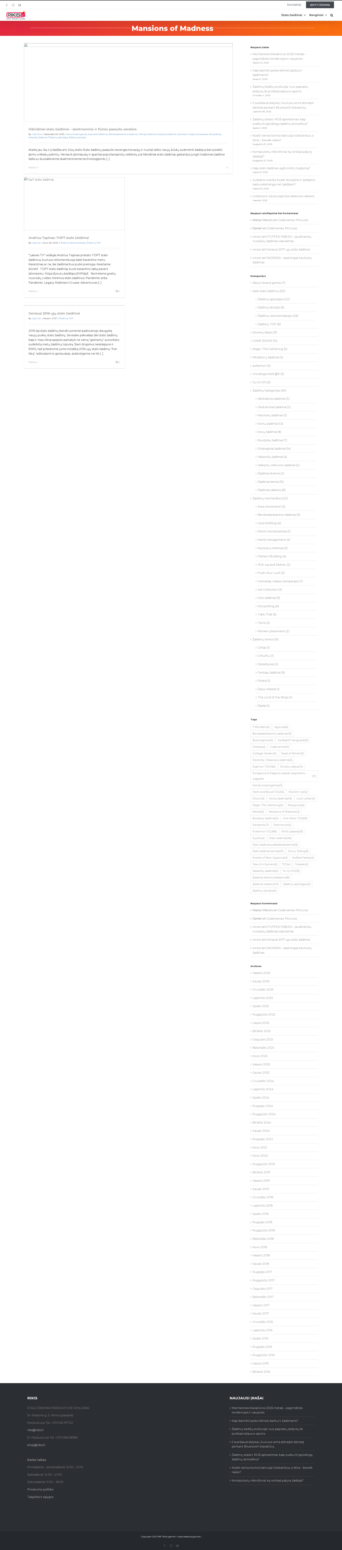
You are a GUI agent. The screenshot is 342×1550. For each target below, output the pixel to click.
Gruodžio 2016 (263, 1322)
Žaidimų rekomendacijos (73, 242)
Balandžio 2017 (263, 1297)
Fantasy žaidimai (147, 134)
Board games (262, 740)
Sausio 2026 (261, 981)
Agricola (281, 727)
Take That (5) (267, 614)
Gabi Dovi (37, 134)
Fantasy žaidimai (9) (271, 672)
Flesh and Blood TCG (268, 792)
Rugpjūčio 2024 (264, 1114)
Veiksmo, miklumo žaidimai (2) (279, 465)
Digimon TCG (264, 766)
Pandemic (260, 825)
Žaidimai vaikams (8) (272, 490)
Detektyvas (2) (268, 664)
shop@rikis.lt (36, 1445)
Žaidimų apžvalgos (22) (274, 299)
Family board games (267, 785)
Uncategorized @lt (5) (268, 374)
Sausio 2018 (261, 1263)
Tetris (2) (264, 623)
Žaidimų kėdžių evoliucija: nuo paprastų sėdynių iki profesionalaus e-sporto (267, 1431)
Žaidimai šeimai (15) (271, 482)
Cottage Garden (264, 753)
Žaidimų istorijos (77, 137)
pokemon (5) (262, 365)
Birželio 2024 (262, 1122)
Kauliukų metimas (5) (273, 548)
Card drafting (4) (269, 523)
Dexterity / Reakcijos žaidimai (272, 760)
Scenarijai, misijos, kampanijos (192, 134)
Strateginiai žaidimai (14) (274, 448)
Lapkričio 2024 (263, 1089)
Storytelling (215, 134)
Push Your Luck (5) (271, 573)
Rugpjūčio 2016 (264, 1355)
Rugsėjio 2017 (262, 1272)
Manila (258, 811)
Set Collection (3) (270, 589)
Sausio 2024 (261, 1130)
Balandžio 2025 (263, 1047)
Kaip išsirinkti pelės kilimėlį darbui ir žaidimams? (265, 1421)
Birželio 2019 (261, 1172)
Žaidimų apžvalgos (58, 137)
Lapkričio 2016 (262, 1330)
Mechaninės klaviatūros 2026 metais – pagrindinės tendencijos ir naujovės (267, 1410)
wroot (257, 236)
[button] (331, 15)
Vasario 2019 (261, 1180)
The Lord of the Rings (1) (275, 697)
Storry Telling (298, 851)
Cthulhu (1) (266, 656)
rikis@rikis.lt (35, 1430)
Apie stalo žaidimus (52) (269, 291)
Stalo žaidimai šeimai (267, 851)
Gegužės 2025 (263, 1039)
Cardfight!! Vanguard (293, 740)
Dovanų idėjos (291, 766)
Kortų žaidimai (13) (270, 423)
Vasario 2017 (261, 1305)
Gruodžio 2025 (263, 989)
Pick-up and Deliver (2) (274, 564)
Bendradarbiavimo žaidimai (123, 134)
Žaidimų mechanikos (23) (270, 498)
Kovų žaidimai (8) (269, 432)
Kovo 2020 (260, 1155)
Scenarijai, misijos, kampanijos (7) (280, 581)
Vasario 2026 (261, 973)
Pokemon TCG (264, 831)
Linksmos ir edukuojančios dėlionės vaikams (283, 196)
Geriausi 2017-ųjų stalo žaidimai (288, 249)
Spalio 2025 (261, 1006)
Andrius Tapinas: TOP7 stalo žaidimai (58, 238)
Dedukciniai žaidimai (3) (274, 407)
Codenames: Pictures (293, 220)
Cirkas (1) (264, 647)
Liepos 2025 (261, 1023)
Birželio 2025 (262, 1031)
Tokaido (301, 864)
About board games (76, 134)
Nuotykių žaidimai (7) (272, 440)
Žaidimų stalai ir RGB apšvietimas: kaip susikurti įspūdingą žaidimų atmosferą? (272, 1457)
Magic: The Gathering (267, 805)
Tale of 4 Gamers (264, 864)
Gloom (258, 798)
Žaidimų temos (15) (266, 639)
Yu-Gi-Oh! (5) (262, 382)
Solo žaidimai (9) (269, 598)
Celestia (258, 746)
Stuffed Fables (303, 857)
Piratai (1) (264, 680)
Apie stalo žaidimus (98, 134)
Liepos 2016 (261, 1363)
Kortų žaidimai (280, 798)
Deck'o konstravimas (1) (274, 531)
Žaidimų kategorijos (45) (269, 390)
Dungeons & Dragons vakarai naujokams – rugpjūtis (284, 776)
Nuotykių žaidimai (166, 134)
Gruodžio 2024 (263, 1081)
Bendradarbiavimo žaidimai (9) (279, 514)
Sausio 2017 (261, 1313)
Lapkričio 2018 (263, 1205)
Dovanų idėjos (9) (265, 332)
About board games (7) (269, 283)
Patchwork (282, 825)
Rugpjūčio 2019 (264, 1164)
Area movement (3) (271, 506)
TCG (286, 864)
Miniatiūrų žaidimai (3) (268, 357)
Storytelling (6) (268, 606)
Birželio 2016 (261, 1371)
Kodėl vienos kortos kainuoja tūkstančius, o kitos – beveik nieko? (272, 1470)
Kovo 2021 (260, 1147)
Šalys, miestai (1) (269, 689)
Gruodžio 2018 (263, 1197)
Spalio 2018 (261, 1214)
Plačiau (32, 167)
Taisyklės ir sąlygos (40, 1497)
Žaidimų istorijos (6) (271, 307)
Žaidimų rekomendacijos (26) (278, 316)
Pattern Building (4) (272, 556)
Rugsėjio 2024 (263, 1106)
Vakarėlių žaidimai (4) (272, 457)
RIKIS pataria (292, 831)
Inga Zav (36, 242)
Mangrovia (296, 805)
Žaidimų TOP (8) (269, 324)
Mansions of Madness (284, 811)
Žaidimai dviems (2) (271, 473)
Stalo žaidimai (280, 838)
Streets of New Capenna (269, 857)
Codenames (279, 746)
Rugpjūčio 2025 (264, 1014)
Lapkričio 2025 (263, 998)
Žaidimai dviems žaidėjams (270, 877)
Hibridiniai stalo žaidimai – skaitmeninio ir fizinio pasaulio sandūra (82, 129)
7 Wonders (261, 727)
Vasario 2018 (261, 1255)
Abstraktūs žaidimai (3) (273, 398)
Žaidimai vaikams (265, 884)
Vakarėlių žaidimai (37, 137)
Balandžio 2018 (263, 1238)
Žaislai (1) (264, 705)
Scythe (258, 838)
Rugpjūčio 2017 (264, 1280)
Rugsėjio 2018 (262, 1222)
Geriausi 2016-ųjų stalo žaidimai (54, 313)
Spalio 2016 (260, 1338)
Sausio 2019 (261, 1189)
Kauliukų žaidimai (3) (272, 415)
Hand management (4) (274, 539)
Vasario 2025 (261, 1064)
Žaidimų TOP (94, 242)
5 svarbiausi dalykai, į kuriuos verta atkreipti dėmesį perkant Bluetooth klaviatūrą (268, 1444)
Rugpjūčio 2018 (264, 1230)
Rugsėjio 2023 (263, 1139)
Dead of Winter (292, 753)
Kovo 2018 (260, 1247)
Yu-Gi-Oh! (291, 871)
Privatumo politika (40, 1489)
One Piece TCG (295, 818)
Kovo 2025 (260, 1056)
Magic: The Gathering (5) (270, 349)
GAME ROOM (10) (265, 340)
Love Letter (305, 798)
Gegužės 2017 (263, 1288)
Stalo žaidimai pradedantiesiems (275, 844)
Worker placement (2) (273, 631)
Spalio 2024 (261, 1097)
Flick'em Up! (298, 792)
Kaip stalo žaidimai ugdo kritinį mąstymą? (281, 168)
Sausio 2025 (261, 1072)
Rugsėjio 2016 (262, 1347)
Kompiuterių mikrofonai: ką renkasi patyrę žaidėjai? (268, 1480)
